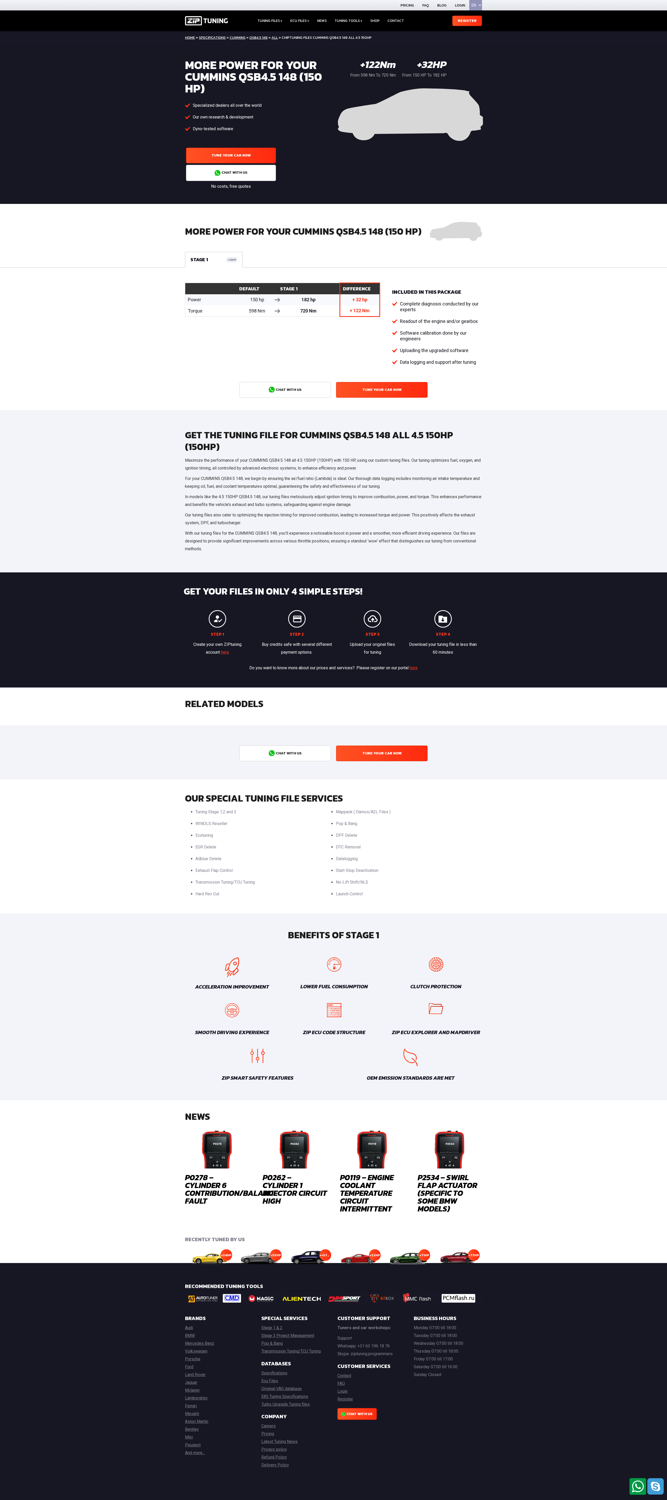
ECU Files (298, 20)
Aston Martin (196, 1421)
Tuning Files (268, 20)
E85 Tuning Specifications (284, 1396)
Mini (189, 1437)
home (190, 37)
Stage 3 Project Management (287, 1335)
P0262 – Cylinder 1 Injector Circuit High (295, 1189)
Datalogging (347, 858)
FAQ (425, 5)
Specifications (212, 37)
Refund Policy (274, 1457)
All (274, 37)
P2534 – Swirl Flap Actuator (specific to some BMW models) (447, 1193)
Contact (395, 20)
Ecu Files (269, 1380)
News (322, 20)
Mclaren (192, 1390)
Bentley (192, 1429)
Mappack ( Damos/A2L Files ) (363, 811)
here (225, 652)
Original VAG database (281, 1388)
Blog (442, 5)
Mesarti (192, 1413)
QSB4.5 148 (258, 37)
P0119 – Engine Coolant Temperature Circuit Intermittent (367, 1193)
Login (460, 5)
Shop (375, 20)
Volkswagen (196, 1351)
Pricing (407, 5)
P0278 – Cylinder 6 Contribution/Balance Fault (231, 1189)
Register (467, 20)
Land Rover (195, 1374)
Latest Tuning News (279, 1441)
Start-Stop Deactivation (357, 870)
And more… (195, 1452)
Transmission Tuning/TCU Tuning (225, 882)
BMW (190, 1335)
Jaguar (191, 1382)
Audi (189, 1327)
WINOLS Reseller (211, 823)
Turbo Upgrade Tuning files (285, 1404)
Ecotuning (204, 835)
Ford (189, 1366)
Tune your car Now (231, 155)
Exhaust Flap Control (214, 870)
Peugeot (193, 1444)
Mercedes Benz (199, 1343)
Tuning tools (347, 20)
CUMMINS (237, 37)
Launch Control (349, 893)
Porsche (192, 1359)
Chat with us (234, 172)
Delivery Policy (275, 1464)
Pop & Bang (346, 823)
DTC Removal (348, 847)
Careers (268, 1425)
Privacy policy (274, 1449)
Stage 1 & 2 (271, 1327)
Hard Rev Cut (207, 893)
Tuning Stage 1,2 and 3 (215, 811)
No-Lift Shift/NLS (352, 882)
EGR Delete (205, 847)
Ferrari (191, 1405)
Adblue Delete (208, 858)
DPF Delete (346, 835)
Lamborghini (196, 1398)
